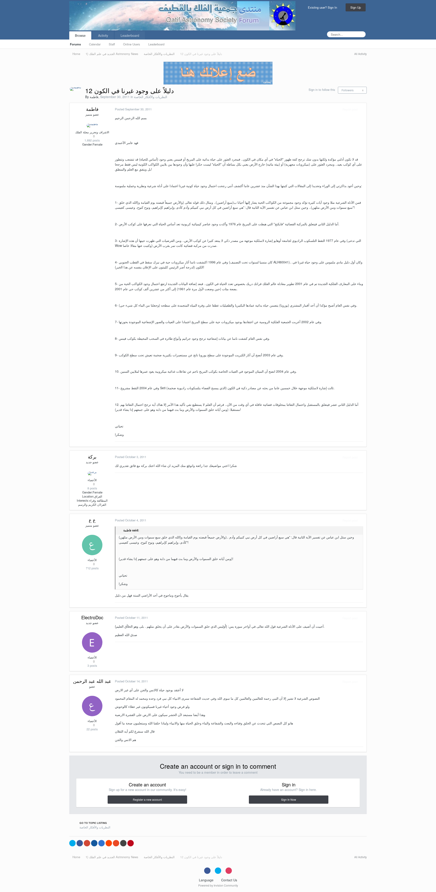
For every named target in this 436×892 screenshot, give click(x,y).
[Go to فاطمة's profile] (75, 89)
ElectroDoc (92, 617)
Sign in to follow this (322, 89)
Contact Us (229, 880)
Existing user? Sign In (323, 7)
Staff (112, 44)
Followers (348, 90)
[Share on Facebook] (80, 843)
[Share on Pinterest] (130, 843)
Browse (80, 35)
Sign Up (355, 7)
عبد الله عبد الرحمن (92, 681)
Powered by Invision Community (218, 885)
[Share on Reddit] (109, 843)
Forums (75, 44)
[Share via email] (123, 843)
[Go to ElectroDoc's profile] (92, 642)
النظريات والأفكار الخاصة (150, 96)
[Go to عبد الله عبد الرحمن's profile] (92, 706)
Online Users (131, 44)
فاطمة (94, 96)
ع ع (92, 520)
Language (206, 880)
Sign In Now (288, 799)
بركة (92, 456)
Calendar (95, 44)
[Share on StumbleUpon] (116, 843)
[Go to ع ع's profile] (92, 545)
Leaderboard (156, 44)
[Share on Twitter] (72, 843)
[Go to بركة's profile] (92, 473)
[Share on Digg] (94, 843)
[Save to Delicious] (101, 843)
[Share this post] (362, 109)
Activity (103, 35)
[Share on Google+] (87, 843)
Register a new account (147, 799)
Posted (133, 109)
